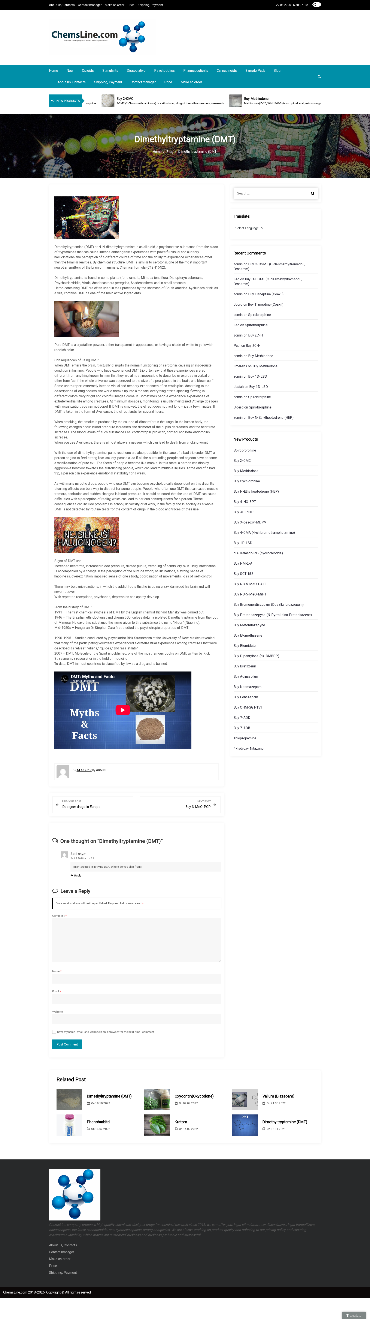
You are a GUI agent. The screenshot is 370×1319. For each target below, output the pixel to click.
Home (53, 71)
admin (101, 770)
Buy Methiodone (260, 356)
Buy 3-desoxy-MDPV (250, 522)
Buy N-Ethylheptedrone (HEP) (270, 418)
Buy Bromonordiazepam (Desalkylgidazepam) (269, 605)
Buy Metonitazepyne (249, 625)
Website (57, 1011)
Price (131, 5)
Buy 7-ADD (242, 718)
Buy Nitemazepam (248, 687)
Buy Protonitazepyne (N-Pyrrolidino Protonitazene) (273, 615)
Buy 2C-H (255, 335)
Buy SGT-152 (243, 574)
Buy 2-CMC (242, 461)
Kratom (181, 1122)
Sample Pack (255, 71)
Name (56, 971)
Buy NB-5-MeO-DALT (250, 584)
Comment (59, 915)
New (70, 71)
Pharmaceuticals (195, 71)
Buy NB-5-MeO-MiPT (250, 594)
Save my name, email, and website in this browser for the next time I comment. (106, 1031)
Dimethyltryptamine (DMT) (109, 1096)
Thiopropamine (245, 738)
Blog (277, 71)
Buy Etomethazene (248, 635)
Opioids (88, 71)
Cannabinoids (227, 71)
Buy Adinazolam (246, 676)
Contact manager (90, 5)
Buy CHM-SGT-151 (248, 707)
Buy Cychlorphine (247, 481)
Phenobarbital (98, 1122)
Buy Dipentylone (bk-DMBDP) (256, 656)
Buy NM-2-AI (244, 563)
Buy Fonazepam (246, 697)
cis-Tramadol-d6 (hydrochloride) (258, 553)
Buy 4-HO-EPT (245, 502)
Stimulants (110, 71)
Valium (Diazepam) (278, 1096)
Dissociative (136, 71)
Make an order (114, 5)
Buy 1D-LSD (257, 376)
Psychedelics (164, 71)
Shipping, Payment (150, 5)
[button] (319, 76)
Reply (77, 875)
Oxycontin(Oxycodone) (194, 1096)
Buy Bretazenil (245, 666)
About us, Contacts (62, 5)
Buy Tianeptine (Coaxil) (265, 294)
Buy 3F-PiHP (244, 512)
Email (56, 991)
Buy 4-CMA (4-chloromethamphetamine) (264, 533)
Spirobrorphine (259, 315)
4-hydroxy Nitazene (249, 748)
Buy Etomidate (245, 646)
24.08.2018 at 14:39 (82, 858)
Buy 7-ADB (242, 728)
